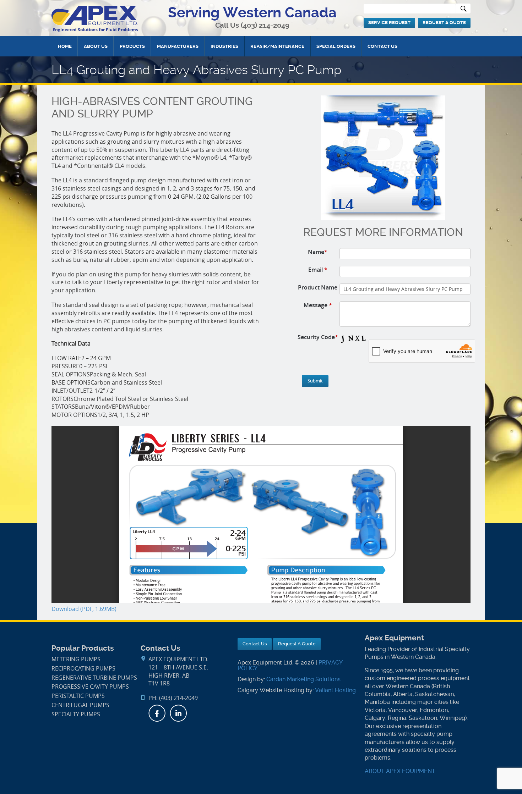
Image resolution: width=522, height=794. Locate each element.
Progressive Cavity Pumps (90, 686)
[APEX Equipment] (94, 18)
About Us (96, 46)
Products (132, 46)
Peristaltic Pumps (78, 696)
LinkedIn (178, 713)
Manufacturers (178, 46)
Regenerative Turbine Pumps (94, 677)
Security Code (318, 337)
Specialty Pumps (75, 714)
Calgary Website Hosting (271, 690)
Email (317, 270)
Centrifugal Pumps (80, 705)
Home (65, 46)
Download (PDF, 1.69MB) (83, 609)
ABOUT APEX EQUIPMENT (400, 771)
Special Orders (335, 46)
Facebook (156, 713)
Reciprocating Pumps (83, 668)
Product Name (317, 287)
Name (317, 252)
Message (318, 305)
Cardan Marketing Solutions (303, 679)
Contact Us (382, 46)
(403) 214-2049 (265, 25)
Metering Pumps (75, 659)
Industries (224, 46)
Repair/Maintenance (277, 46)
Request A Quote (444, 22)
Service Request (389, 22)
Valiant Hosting (335, 690)
